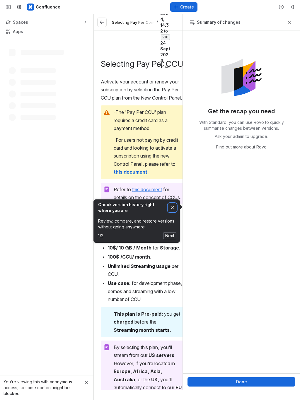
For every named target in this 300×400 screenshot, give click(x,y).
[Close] (86, 382)
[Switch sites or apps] (18, 7)
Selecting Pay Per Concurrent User (144, 22)
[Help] (281, 7)
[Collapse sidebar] (8, 7)
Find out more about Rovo (241, 146)
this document (147, 189)
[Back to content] (102, 22)
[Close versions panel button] (289, 22)
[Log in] (291, 7)
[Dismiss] (172, 208)
